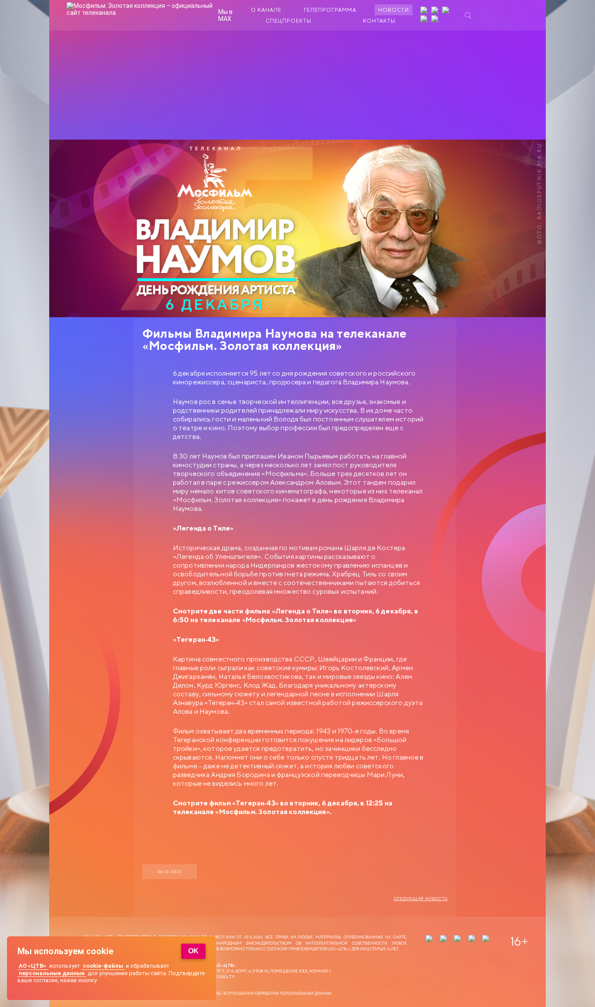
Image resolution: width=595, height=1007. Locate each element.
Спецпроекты (288, 20)
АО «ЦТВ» (32, 965)
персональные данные (52, 973)
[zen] (424, 11)
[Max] (435, 19)
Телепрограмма (329, 10)
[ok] (446, 11)
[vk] (435, 11)
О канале (266, 10)
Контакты (379, 20)
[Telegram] (424, 19)
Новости (393, 10)
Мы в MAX (225, 15)
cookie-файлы (103, 965)
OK (193, 951)
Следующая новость (421, 899)
